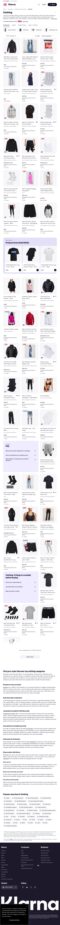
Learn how (25, 21)
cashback (6, 758)
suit (12, 700)
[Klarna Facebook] (23, 887)
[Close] (27, 906)
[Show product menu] (55, 12)
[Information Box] (15, 36)
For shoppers (6, 1)
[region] (14, 914)
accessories (29, 728)
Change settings (14, 920)
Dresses (5, 687)
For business (14, 1)
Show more (54, 18)
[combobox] (47, 36)
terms (11, 839)
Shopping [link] (10, 9)
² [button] (28, 66)
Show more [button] (30, 657)
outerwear (33, 741)
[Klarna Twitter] (31, 887)
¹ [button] (10, 66)
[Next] (54, 30)
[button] (44, 4)
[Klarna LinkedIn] (27, 887)
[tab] (6, 25)
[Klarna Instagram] (35, 887)
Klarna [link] (4, 9)
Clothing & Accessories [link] (20, 9)
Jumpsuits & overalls (9, 713)
